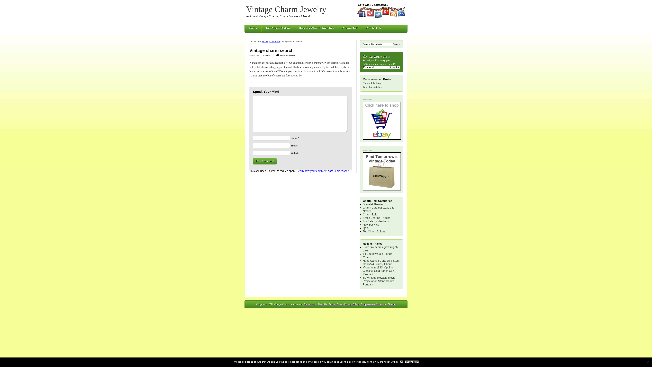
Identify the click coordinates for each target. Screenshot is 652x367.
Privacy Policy (351, 304)
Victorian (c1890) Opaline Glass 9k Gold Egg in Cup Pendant (378, 271)
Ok (401, 362)
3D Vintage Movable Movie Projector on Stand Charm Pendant (379, 281)
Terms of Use (335, 304)
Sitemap (392, 304)
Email (294, 145)
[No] (647, 362)
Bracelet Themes (373, 204)
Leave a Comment (287, 55)
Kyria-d (268, 55)
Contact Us (374, 28)
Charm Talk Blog (372, 83)
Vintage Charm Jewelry (286, 9)
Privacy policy (412, 362)
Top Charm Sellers (278, 28)
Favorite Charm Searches (316, 28)
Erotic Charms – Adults (376, 217)
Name (294, 138)
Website (295, 153)
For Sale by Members (376, 221)
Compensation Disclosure (373, 304)
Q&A (366, 228)
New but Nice (371, 224)
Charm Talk (350, 28)
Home (253, 28)
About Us (322, 304)
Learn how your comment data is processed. (323, 171)
